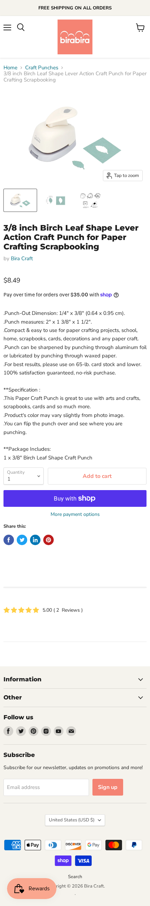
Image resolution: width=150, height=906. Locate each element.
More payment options (75, 514)
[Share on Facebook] (8, 540)
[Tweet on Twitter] (22, 540)
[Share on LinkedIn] (35, 540)
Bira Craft (22, 258)
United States (72, 820)
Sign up (108, 787)
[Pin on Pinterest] (48, 540)
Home (10, 68)
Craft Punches (41, 68)
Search (75, 877)
